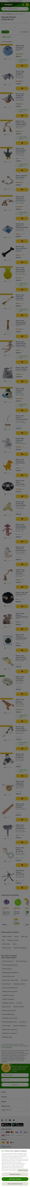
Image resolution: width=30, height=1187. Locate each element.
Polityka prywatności (23, 1170)
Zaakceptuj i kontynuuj (15, 1179)
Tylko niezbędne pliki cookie (15, 1184)
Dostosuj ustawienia (15, 1174)
